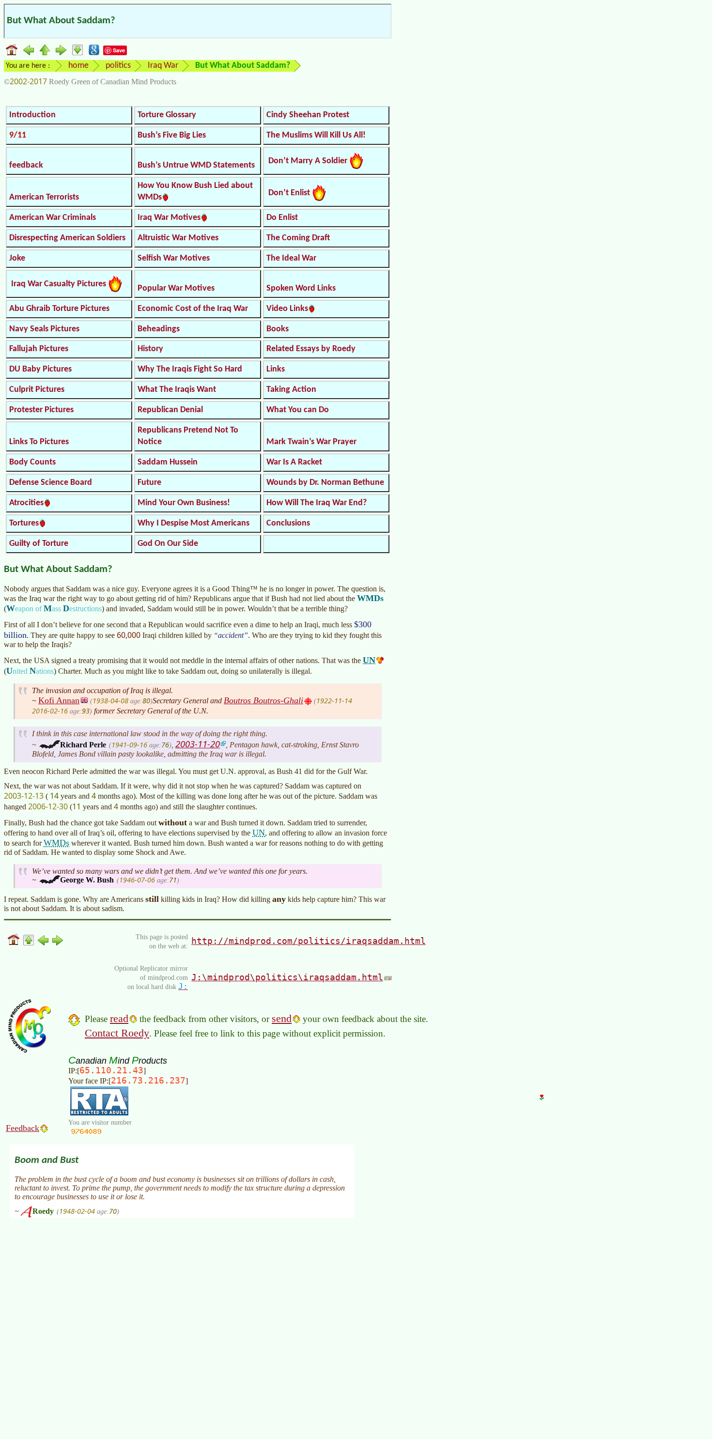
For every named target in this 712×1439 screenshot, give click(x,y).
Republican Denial (170, 410)
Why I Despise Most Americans (193, 523)
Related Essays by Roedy (311, 349)
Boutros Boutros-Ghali (263, 700)
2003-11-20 (197, 744)
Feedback (22, 1128)
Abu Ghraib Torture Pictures (59, 308)
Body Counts (32, 462)
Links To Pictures (39, 442)
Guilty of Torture (38, 543)
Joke (17, 258)
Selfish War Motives (174, 258)
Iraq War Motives (169, 217)
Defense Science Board (50, 482)
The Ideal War (291, 258)
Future (149, 482)
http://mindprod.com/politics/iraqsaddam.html (308, 941)
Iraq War (163, 65)
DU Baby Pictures (40, 369)
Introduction (32, 115)
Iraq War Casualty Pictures (58, 284)
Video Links (287, 308)
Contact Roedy (117, 1033)
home (78, 65)
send (282, 1018)
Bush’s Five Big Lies (172, 135)
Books (277, 329)
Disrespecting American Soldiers (67, 238)
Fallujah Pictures (38, 349)
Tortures (24, 523)
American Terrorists (44, 197)
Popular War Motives (176, 288)
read (119, 1018)
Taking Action (291, 389)
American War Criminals (52, 217)
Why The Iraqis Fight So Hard (190, 369)
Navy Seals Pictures (44, 329)
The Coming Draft (298, 238)
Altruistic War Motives (178, 238)
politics (118, 65)
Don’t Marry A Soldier (307, 161)
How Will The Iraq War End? (316, 503)
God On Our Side (168, 543)
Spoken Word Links (301, 288)
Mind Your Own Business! (184, 503)
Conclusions (288, 523)
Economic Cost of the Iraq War (193, 308)
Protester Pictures (41, 410)
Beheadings (159, 329)
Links (275, 369)
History (150, 349)
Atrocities (26, 503)
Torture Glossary (167, 115)
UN (369, 660)
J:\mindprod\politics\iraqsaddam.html (287, 977)
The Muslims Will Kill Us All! (316, 135)
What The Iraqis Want (177, 389)
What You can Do (297, 410)
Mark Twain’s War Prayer (311, 442)
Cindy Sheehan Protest (307, 115)
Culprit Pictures (36, 389)
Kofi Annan (58, 700)
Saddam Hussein (168, 462)
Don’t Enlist (289, 193)
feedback (26, 165)
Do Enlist (282, 217)
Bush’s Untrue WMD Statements (196, 165)
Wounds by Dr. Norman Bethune (325, 482)
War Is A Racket (294, 462)
